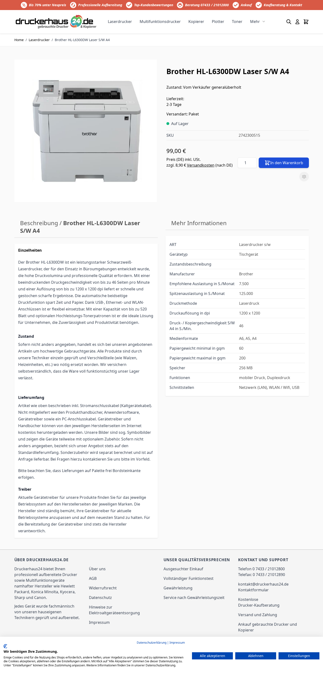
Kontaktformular (253, 589)
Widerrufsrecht (103, 588)
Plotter (218, 21)
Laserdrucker (120, 21)
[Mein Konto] (297, 22)
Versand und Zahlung (257, 614)
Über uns (97, 568)
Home (19, 40)
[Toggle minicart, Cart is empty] (306, 22)
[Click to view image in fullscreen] (85, 131)
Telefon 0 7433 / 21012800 (261, 568)
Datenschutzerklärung (151, 643)
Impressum (99, 622)
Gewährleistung (178, 588)
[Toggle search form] (289, 22)
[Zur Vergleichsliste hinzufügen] (304, 176)
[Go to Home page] (56, 21)
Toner (237, 21)
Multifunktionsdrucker (160, 21)
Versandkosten (200, 165)
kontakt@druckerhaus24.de (263, 584)
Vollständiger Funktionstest (189, 578)
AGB (93, 578)
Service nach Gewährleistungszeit (194, 597)
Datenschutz (100, 597)
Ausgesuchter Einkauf (183, 568)
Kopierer (196, 21)
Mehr (255, 21)
